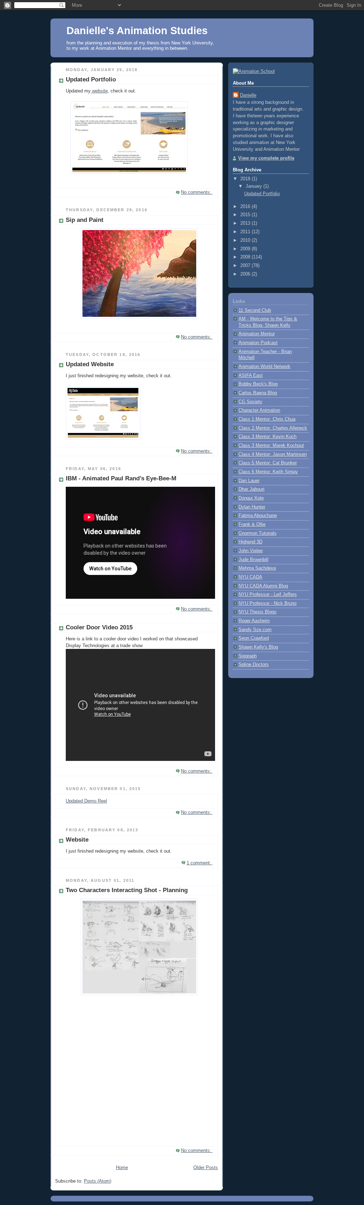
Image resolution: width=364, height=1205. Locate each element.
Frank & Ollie (252, 524)
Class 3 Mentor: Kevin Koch (267, 436)
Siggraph (248, 656)
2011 (246, 231)
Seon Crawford (254, 638)
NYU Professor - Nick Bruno (267, 603)
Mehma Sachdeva (257, 568)
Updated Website (90, 364)
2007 (246, 265)
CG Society (250, 401)
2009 (246, 248)
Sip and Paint (84, 220)
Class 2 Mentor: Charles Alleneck (273, 428)
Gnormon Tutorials (258, 533)
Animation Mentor (257, 333)
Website (77, 839)
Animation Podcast (258, 342)
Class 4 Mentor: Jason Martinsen (273, 454)
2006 (246, 274)
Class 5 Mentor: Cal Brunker (268, 462)
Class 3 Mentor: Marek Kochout (271, 445)
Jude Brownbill (253, 559)
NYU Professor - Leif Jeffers (268, 594)
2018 (246, 178)
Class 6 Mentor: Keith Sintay (268, 471)
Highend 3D (250, 541)
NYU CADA (250, 577)
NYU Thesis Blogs (258, 611)
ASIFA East (251, 375)
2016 (246, 206)
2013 (246, 223)
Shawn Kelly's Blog (258, 647)
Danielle (248, 95)
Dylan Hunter (252, 507)
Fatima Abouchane (258, 515)
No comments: (197, 192)
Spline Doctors (254, 664)
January (254, 186)
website (99, 91)
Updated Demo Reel (86, 801)
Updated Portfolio (91, 79)
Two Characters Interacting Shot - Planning (127, 890)
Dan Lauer (249, 480)
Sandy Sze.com (255, 629)
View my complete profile (266, 158)
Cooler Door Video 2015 (99, 627)
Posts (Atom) (97, 1181)
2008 (246, 257)
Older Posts (205, 1167)
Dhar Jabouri (251, 489)
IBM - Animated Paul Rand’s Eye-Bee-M (121, 478)
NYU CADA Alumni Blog (263, 585)
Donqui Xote (251, 498)
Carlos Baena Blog (258, 392)
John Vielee (251, 550)
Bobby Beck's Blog (258, 384)
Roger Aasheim (254, 620)
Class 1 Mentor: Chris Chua (267, 419)
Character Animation (259, 410)
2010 (246, 240)
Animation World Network (264, 366)
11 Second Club (255, 310)
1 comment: (200, 862)
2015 (246, 214)
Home (122, 1167)
